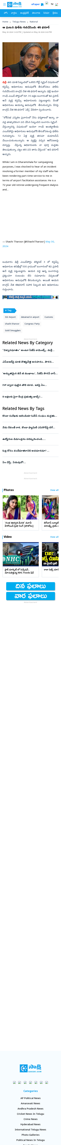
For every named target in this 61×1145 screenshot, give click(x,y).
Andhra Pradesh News (30, 1109)
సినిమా (46, 13)
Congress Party (32, 324)
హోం (6, 13)
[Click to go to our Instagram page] (30, 1082)
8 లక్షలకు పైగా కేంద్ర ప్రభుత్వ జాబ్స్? (29, 397)
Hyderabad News (30, 1124)
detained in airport (30, 317)
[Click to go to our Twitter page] (25, 1082)
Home (5, 22)
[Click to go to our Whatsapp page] (20, 1082)
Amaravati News (30, 1103)
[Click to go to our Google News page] (47, 1082)
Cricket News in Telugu (30, 1114)
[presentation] (6, 507)
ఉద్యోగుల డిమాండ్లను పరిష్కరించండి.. (30, 439)
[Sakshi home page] (30, 1068)
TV (52, 4)
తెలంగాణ (36, 13)
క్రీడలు (55, 13)
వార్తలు (14, 13)
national (34, 22)
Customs (49, 317)
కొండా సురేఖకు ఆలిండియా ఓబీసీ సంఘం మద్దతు (29, 416)
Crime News (31, 1119)
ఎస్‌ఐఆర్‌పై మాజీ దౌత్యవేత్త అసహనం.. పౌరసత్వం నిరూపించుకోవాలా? (29, 362)
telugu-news (19, 22)
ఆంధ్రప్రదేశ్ (24, 13)
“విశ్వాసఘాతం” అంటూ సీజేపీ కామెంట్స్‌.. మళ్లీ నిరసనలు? (29, 350)
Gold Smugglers (13, 330)
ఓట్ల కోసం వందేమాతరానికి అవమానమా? (28, 451)
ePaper (36, 4)
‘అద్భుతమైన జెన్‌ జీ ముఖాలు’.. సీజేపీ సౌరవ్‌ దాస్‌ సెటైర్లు (29, 373)
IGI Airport (10, 317)
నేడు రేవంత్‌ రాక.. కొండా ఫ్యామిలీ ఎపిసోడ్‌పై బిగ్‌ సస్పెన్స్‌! (30, 427)
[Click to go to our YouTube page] (36, 1082)
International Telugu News (30, 1130)
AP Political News (30, 1098)
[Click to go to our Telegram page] (41, 1082)
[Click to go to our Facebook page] (14, 1082)
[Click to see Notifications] (57, 5)
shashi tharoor (12, 324)
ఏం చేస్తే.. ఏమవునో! (30, 462)
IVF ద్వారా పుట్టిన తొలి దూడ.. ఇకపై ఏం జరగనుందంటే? (28, 385)
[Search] (42, 4)
